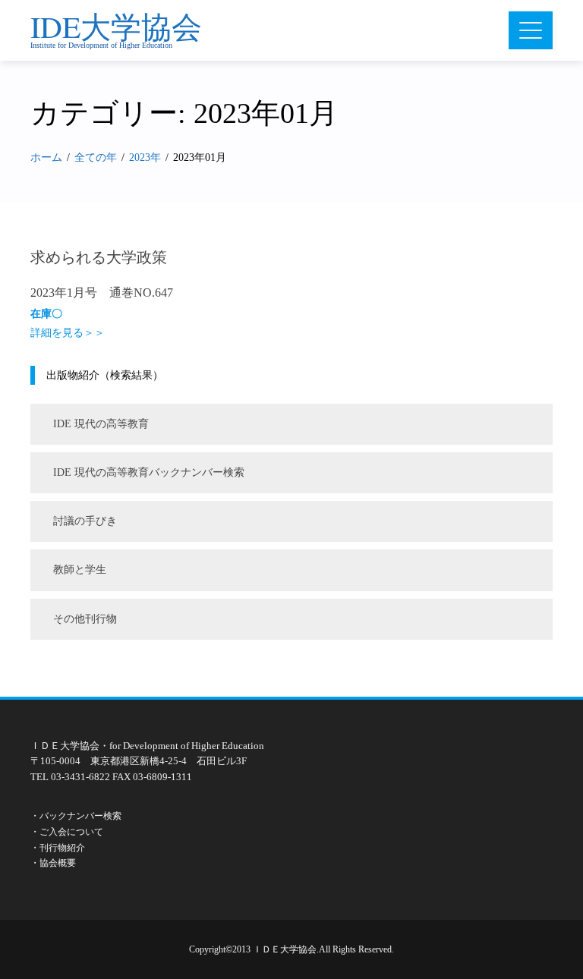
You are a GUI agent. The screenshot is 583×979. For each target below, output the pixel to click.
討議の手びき (85, 521)
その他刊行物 (85, 619)
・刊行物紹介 (57, 847)
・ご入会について (66, 831)
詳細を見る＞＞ (67, 332)
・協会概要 (53, 863)
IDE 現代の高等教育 (101, 424)
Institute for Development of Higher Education (101, 45)
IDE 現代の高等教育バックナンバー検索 (148, 472)
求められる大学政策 (98, 257)
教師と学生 (79, 569)
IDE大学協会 (116, 26)
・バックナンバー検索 (75, 816)
